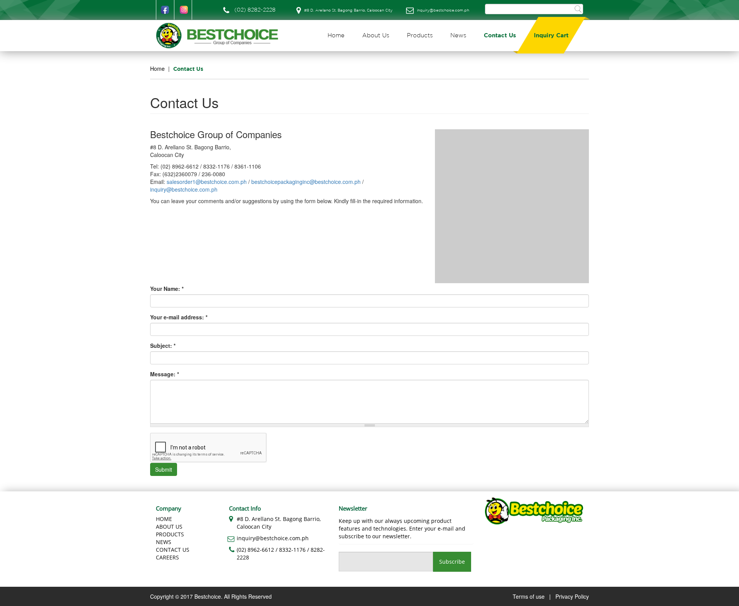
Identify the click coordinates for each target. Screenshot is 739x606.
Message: (164, 374)
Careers (167, 557)
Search (578, 9)
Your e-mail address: (178, 317)
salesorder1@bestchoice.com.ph (207, 181)
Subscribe (452, 561)
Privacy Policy (572, 596)
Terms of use (529, 596)
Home (336, 35)
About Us (375, 35)
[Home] (220, 35)
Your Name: (167, 288)
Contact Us (500, 35)
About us (169, 526)
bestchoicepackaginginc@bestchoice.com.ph (306, 181)
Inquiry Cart (551, 35)
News (458, 35)
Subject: (163, 345)
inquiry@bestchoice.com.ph (443, 10)
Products (420, 35)
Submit (163, 469)
